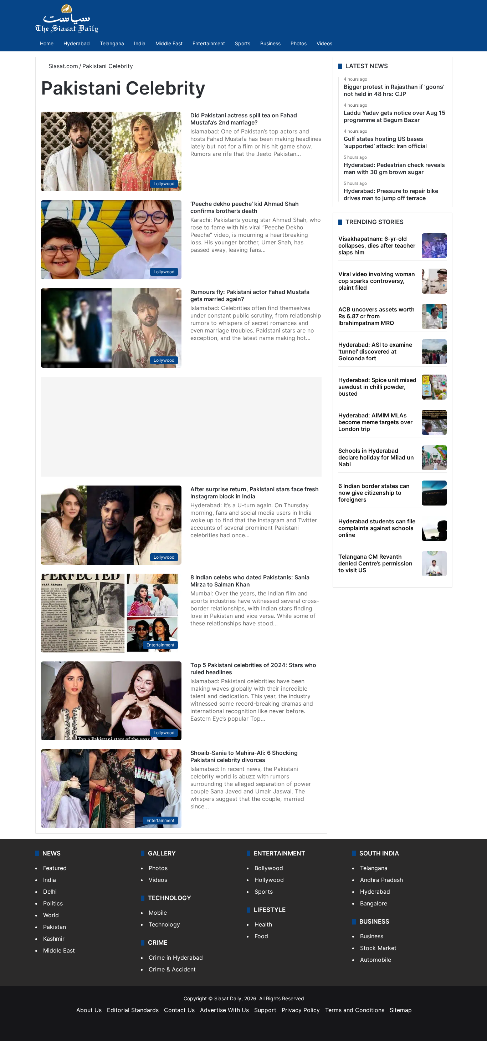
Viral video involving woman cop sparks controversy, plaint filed (376, 280)
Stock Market (378, 947)
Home (46, 43)
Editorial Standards (133, 1010)
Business (270, 43)
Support (265, 1010)
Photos (299, 43)
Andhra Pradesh (381, 879)
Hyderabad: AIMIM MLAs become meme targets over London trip (375, 422)
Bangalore (373, 903)
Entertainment (209, 43)
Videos (324, 43)
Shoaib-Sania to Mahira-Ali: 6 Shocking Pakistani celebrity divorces (244, 756)
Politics (53, 903)
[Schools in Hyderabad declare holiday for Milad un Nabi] (434, 457)
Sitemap (401, 1010)
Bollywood (269, 868)
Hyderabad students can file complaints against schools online (376, 528)
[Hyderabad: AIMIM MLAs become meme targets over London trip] (434, 422)
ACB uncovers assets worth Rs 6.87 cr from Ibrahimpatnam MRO (376, 316)
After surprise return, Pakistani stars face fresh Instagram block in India (254, 493)
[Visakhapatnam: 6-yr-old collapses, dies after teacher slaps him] (434, 245)
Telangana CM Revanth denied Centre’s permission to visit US (375, 563)
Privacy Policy (301, 1010)
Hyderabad (76, 43)
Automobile (375, 959)
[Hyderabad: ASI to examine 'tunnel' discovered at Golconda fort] (434, 351)
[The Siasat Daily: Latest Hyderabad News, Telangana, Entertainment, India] (66, 18)
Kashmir (54, 938)
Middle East (169, 43)
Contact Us (179, 1010)
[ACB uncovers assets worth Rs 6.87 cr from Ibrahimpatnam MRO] (434, 316)
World (51, 915)
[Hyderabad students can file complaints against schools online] (434, 528)
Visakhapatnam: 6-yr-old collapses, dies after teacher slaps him (376, 245)
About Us (89, 1010)
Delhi (50, 891)
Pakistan (54, 926)
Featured (55, 868)
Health (263, 924)
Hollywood (269, 879)
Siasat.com (62, 66)
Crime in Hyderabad (176, 957)
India (139, 43)
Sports (242, 43)
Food (261, 936)
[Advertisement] (181, 427)
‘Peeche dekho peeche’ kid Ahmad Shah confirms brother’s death (244, 207)
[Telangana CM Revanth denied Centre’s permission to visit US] (434, 563)
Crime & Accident (172, 969)
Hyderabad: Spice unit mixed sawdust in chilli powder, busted (377, 386)
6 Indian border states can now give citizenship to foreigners (374, 492)
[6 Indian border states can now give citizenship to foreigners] (434, 493)
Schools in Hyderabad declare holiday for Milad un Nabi (376, 457)
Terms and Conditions (354, 1010)
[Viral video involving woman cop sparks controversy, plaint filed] (434, 281)
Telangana (112, 43)
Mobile (158, 912)
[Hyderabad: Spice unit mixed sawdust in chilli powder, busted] (434, 387)
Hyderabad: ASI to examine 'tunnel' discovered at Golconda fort (375, 351)
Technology (164, 924)
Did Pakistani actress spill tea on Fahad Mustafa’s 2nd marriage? (243, 119)
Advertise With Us (224, 1010)
